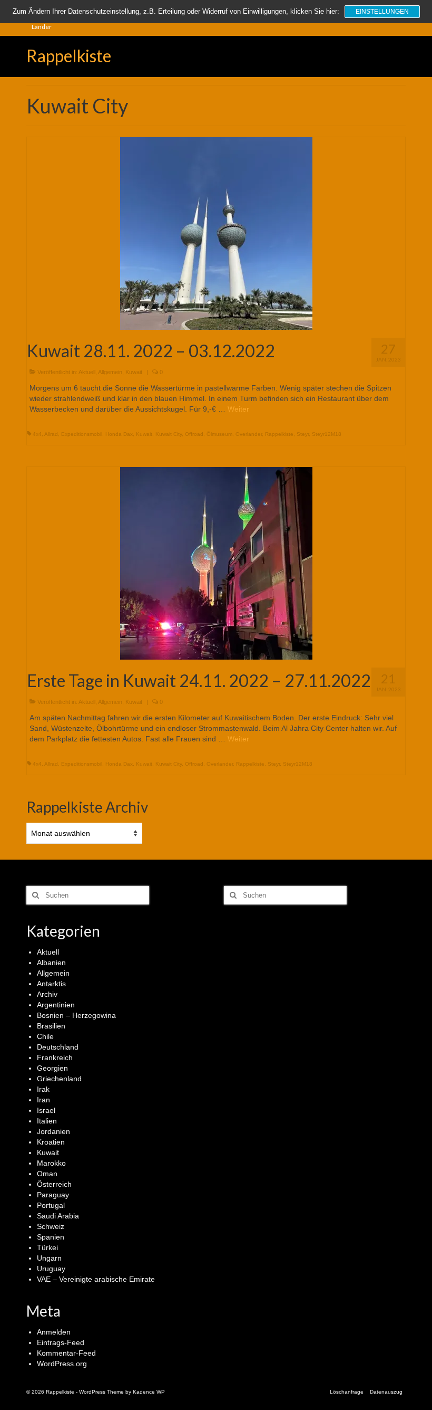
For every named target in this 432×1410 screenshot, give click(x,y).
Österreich (54, 1184)
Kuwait (133, 372)
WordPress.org (62, 1363)
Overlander (248, 434)
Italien (47, 1121)
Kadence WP (149, 1392)
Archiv (47, 994)
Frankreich (55, 1057)
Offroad (194, 434)
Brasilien (51, 1026)
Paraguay (53, 1194)
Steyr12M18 (326, 434)
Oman (47, 1173)
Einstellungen (382, 11)
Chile (45, 1036)
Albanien (51, 962)
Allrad (51, 434)
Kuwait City (168, 434)
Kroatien (51, 1142)
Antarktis (51, 983)
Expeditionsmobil (81, 434)
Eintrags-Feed (60, 1342)
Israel (46, 1110)
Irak (43, 1089)
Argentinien (56, 1005)
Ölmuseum (219, 434)
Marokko (51, 1163)
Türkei (47, 1247)
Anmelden (54, 1332)
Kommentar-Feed (66, 1353)
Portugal (51, 1205)
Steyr (303, 434)
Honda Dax (119, 434)
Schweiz (50, 1226)
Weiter (238, 409)
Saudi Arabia (58, 1216)
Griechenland (59, 1078)
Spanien (50, 1237)
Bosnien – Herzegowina (76, 1015)
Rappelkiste (68, 55)
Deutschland (57, 1047)
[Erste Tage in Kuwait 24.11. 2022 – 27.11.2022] (216, 562)
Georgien (52, 1068)
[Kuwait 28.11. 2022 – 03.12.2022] (216, 232)
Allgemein (110, 372)
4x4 (37, 434)
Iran (43, 1099)
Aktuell (86, 372)
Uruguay (51, 1268)
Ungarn (49, 1258)
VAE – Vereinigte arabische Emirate (96, 1279)
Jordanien (53, 1131)
